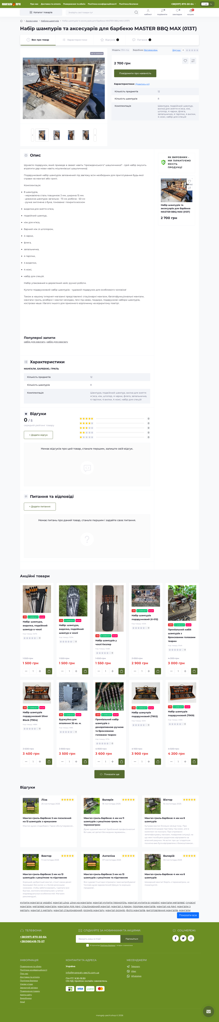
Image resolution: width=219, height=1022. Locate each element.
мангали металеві (173, 902)
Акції (22, 1002)
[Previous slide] (32, 135)
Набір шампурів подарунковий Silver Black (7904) (35, 716)
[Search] (136, 12)
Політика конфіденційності (102, 4)
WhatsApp (136, 976)
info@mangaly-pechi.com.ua (82, 972)
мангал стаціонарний (68, 910)
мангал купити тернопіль (110, 902)
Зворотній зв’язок (29, 987)
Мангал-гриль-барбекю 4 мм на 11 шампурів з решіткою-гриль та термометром (104, 821)
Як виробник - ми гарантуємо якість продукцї (179, 162)
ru (211, 4)
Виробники (26, 998)
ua (206, 4)
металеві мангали (44, 906)
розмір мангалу (93, 910)
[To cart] (49, 671)
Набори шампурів (50, 21)
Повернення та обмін (74, 4)
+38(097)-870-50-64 (33, 936)
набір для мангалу (34, 341)
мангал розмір (115, 910)
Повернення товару (30, 991)
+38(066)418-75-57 (32, 941)
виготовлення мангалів (162, 910)
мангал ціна (61, 902)
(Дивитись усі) (142, 84)
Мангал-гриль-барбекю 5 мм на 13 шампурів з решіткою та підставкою (45, 876)
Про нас (34, 4)
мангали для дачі (69, 906)
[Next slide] (95, 135)
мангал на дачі (166, 906)
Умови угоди (26, 984)
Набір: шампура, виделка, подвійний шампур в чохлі (35, 625)
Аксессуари (32, 21)
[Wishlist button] (185, 61)
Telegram (135, 966)
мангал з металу (41, 910)
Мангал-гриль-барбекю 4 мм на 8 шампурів (165, 820)
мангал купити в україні (144, 902)
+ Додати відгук (38, 435)
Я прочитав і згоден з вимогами (111, 945)
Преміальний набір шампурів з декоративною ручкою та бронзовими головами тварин (109, 727)
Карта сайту (26, 994)
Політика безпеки (128, 4)
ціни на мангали (81, 902)
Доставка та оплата (51, 4)
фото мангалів (135, 910)
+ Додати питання (40, 506)
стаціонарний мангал (95, 906)
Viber (133, 971)
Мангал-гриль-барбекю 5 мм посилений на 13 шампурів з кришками (47, 820)
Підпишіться (132, 939)
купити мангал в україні (36, 902)
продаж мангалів (144, 906)
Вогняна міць (150, 50)
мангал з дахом (121, 906)
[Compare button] (193, 61)
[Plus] (40, 671)
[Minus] (26, 671)
